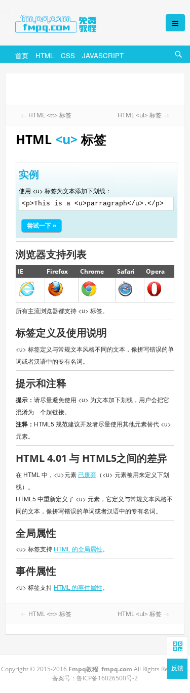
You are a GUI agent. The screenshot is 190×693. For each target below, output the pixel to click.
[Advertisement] (95, 88)
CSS (68, 55)
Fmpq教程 (83, 669)
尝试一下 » (41, 225)
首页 (21, 55)
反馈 (177, 668)
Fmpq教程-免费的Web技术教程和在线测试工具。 (80, 23)
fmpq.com (116, 669)
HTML (44, 55)
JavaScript (103, 55)
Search (180, 61)
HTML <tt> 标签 (49, 115)
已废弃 (87, 474)
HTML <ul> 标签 (140, 115)
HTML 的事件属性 (78, 587)
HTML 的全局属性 (78, 548)
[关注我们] (177, 647)
